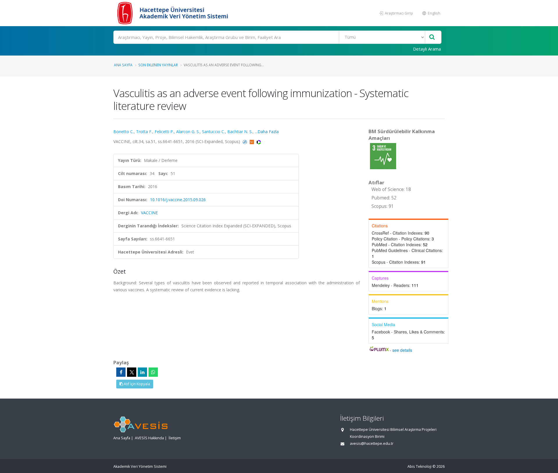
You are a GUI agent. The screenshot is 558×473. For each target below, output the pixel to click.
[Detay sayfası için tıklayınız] (383, 155)
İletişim (175, 437)
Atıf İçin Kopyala (136, 383)
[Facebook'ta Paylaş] (121, 372)
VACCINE (149, 212)
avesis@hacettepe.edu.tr (372, 443)
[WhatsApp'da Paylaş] (153, 372)
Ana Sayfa (123, 65)
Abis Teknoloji (419, 466)
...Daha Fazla (267, 131)
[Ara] (432, 37)
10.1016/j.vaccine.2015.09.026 (178, 199)
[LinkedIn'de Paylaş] (142, 372)
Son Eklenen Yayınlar (158, 65)
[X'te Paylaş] (131, 372)
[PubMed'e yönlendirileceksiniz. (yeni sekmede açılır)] (245, 141)
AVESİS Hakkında (149, 437)
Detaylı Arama (427, 49)
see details (402, 350)
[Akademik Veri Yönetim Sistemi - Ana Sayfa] (125, 13)
